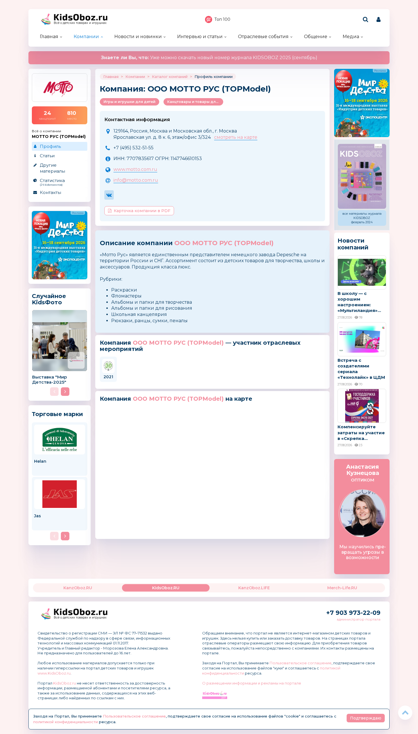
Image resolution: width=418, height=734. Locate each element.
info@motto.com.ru (135, 180)
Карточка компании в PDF (142, 210)
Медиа (351, 36)
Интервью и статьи (200, 36)
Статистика (52, 182)
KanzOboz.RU (77, 587)
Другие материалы (52, 168)
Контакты (50, 192)
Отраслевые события (263, 36)
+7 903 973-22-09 (353, 612)
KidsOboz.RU (165, 587)
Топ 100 (222, 19)
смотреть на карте (235, 137)
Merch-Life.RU (342, 587)
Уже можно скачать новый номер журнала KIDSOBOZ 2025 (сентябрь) (209, 57)
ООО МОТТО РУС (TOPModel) (224, 243)
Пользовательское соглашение (301, 663)
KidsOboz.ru (64, 683)
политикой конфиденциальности (65, 721)
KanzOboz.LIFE (254, 587)
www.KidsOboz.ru (54, 673)
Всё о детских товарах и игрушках (80, 23)
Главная (49, 36)
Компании (86, 36)
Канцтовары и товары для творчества (195, 102)
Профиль (50, 146)
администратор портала (358, 619)
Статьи (47, 155)
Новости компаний (353, 244)
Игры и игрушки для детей (130, 102)
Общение (315, 36)
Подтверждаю (365, 718)
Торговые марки (57, 414)
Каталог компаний (170, 76)
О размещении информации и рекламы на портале (251, 683)
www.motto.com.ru (135, 169)
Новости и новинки (138, 36)
